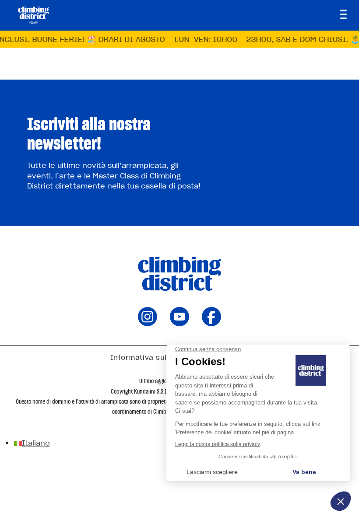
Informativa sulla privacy (156, 357)
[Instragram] (147, 323)
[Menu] (343, 14)
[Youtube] (179, 323)
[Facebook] (211, 323)
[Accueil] (33, 15)
